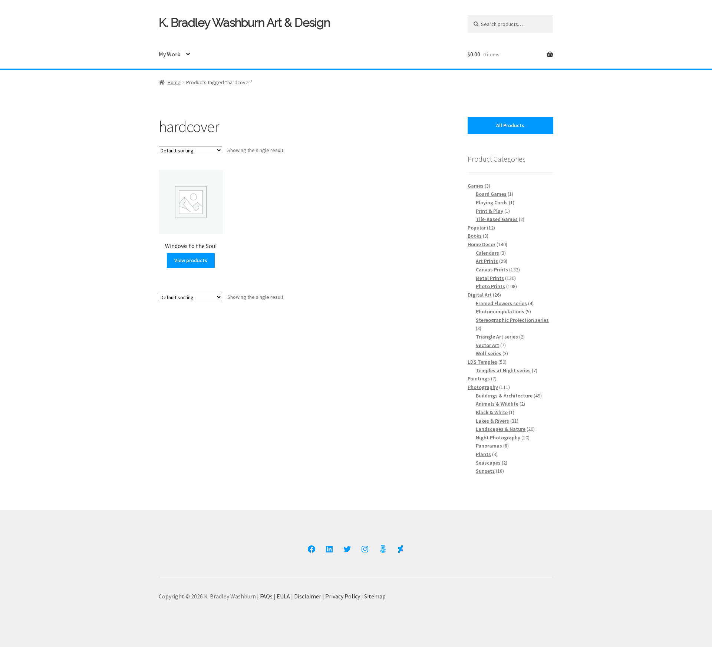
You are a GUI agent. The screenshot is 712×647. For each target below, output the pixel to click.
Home (174, 82)
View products (190, 260)
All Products (510, 125)
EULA (283, 596)
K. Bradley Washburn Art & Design (244, 22)
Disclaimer (307, 596)
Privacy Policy (342, 596)
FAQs (266, 596)
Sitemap (375, 596)
